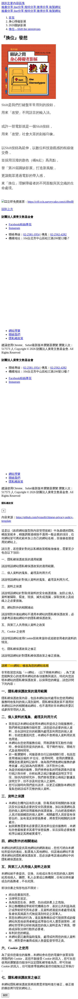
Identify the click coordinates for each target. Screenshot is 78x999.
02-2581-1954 (31, 234)
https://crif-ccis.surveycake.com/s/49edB (51, 201)
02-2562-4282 (58, 234)
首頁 (12, 17)
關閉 (5, 995)
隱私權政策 (16, 338)
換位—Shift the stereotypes (24, 29)
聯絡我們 (14, 334)
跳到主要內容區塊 (13, 3)
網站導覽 (14, 330)
